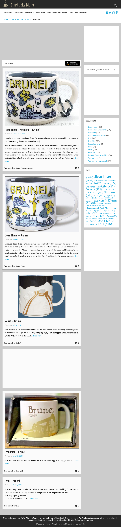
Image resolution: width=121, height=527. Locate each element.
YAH (71, 12)
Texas (88, 218)
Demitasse (94, 192)
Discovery (8, 12)
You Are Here (93, 158)
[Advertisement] (41, 42)
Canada (95, 183)
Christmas (93, 186)
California (98, 180)
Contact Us (80, 524)
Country (94, 189)
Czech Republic (108, 190)
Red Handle (111, 211)
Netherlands (100, 205)
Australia (90, 177)
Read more (37, 336)
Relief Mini (92, 152)
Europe (91, 197)
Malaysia (109, 203)
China (109, 183)
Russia (101, 213)
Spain (108, 213)
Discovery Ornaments (24, 12)
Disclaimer (40, 524)
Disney (97, 195)
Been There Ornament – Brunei (22, 130)
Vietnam (93, 224)
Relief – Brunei (13, 321)
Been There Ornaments (57, 12)
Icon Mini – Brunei (15, 452)
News (90, 147)
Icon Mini (19, 471)
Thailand (96, 218)
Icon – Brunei (12, 481)
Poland (94, 211)
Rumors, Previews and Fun (98, 155)
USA (104, 221)
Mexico (90, 205)
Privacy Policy (51, 524)
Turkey (104, 218)
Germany (92, 200)
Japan (100, 203)
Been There (40, 12)
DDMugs (36, 20)
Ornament (96, 208)
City (108, 186)
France (108, 197)
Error (113, 196)
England (107, 196)
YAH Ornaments (82, 12)
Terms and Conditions (65, 524)
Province (102, 211)
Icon (17, 506)
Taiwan (112, 216)
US (93, 220)
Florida (99, 198)
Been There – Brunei (16, 235)
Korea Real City (94, 144)
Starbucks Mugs (22, 5)
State (100, 216)
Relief (18, 343)
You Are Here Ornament (97, 161)
